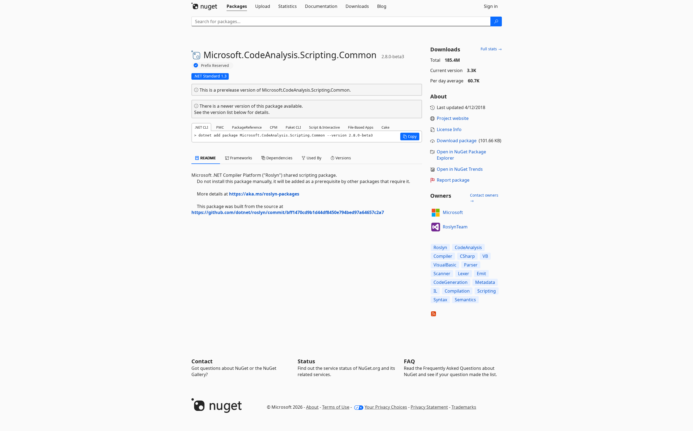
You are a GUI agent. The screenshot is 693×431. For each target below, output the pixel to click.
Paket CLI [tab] (293, 127)
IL (435, 291)
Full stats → (491, 48)
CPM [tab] (273, 127)
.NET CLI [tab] (201, 127)
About (312, 407)
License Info (449, 129)
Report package (453, 180)
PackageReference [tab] (247, 127)
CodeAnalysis (468, 247)
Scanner (441, 274)
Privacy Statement (429, 407)
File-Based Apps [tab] (360, 127)
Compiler (442, 256)
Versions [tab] (342, 157)
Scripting (486, 291)
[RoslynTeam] (436, 227)
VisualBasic (444, 265)
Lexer (463, 274)
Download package (457, 141)
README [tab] (207, 157)
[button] (409, 136)
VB (485, 256)
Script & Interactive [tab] (324, 127)
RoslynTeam (455, 227)
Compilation (457, 291)
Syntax (440, 300)
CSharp (467, 256)
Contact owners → (484, 198)
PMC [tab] (220, 127)
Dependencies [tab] (278, 157)
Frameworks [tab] (240, 157)
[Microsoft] (436, 213)
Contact (202, 361)
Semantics (465, 300)
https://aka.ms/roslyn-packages (264, 194)
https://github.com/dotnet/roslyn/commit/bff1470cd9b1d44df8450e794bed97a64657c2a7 (287, 212)
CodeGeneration (450, 282)
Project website (453, 118)
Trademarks (463, 407)
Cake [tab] (385, 127)
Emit (481, 274)
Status (306, 361)
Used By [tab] (313, 157)
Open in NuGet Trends (460, 169)
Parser (471, 265)
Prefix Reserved (215, 65)
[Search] (496, 21)
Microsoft (453, 212)
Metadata (485, 282)
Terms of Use (335, 407)
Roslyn (440, 247)
